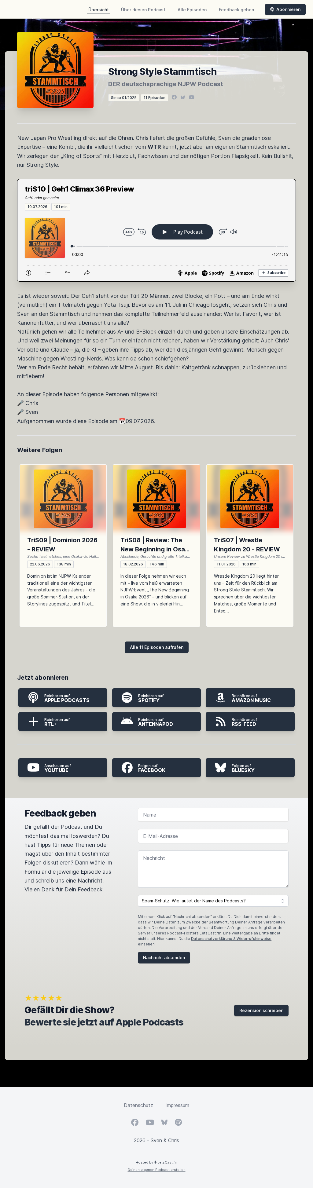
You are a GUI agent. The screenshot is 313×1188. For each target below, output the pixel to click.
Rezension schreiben (261, 1010)
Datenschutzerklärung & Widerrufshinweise (231, 938)
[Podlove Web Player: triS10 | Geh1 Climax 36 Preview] (156, 245)
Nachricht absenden (164, 957)
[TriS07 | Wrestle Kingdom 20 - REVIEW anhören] (250, 499)
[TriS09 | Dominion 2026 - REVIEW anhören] (63, 499)
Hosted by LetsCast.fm (157, 1162)
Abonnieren (288, 9)
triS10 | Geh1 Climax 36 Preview (79, 189)
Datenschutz (138, 1105)
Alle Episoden (192, 9)
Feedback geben (236, 9)
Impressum (177, 1105)
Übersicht (98, 9)
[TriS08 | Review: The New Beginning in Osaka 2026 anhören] (156, 499)
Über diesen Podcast (143, 9)
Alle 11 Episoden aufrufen (156, 647)
